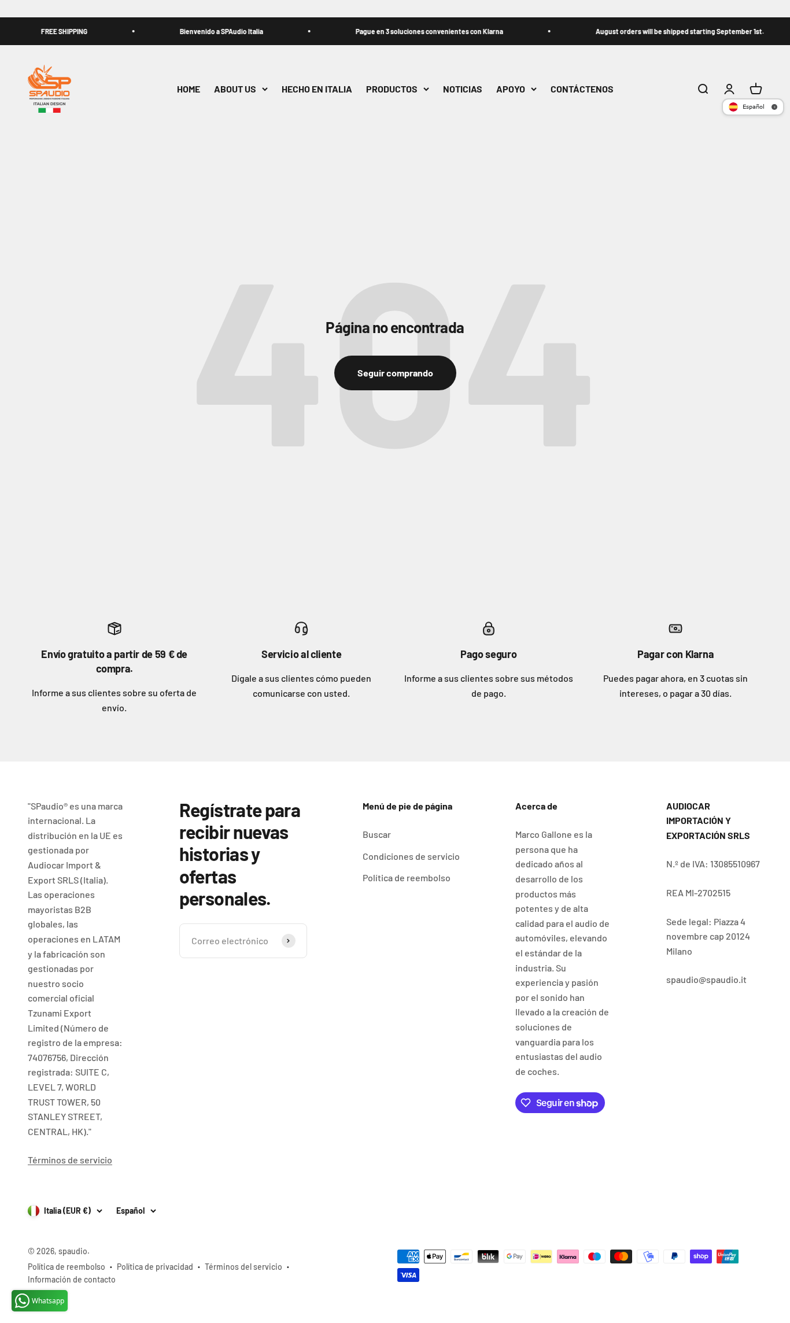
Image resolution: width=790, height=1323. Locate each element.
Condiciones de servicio (411, 856)
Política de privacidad (155, 1267)
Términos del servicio (243, 1267)
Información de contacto (72, 1279)
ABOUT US (235, 88)
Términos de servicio (70, 1159)
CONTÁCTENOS (582, 88)
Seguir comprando (395, 372)
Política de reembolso (407, 877)
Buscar (377, 834)
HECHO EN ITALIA (317, 88)
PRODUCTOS (392, 88)
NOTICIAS (462, 88)
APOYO (510, 88)
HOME (188, 88)
